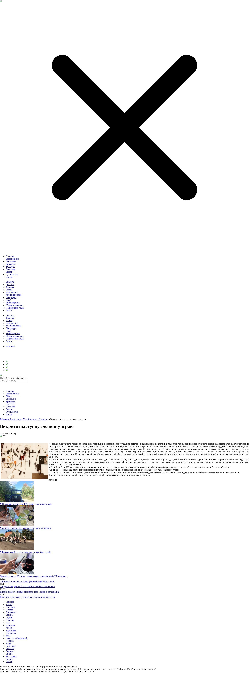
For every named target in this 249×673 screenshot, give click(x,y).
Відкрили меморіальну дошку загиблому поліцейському (27, 597)
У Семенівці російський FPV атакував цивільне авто (26, 504)
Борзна (9, 615)
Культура (10, 266)
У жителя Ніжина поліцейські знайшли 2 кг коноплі (25, 528)
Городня (10, 620)
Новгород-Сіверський (16, 638)
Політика (10, 269)
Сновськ (10, 648)
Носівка (10, 641)
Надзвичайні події (15, 308)
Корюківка (11, 630)
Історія (9, 289)
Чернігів (10, 602)
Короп (9, 628)
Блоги (9, 277)
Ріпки (8, 643)
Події (8, 300)
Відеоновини (12, 259)
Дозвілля (10, 284)
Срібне (9, 654)
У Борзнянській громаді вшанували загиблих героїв (25, 552)
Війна (9, 396)
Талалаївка (11, 656)
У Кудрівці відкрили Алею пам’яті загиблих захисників (27, 586)
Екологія (10, 282)
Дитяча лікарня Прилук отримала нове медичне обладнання (29, 592)
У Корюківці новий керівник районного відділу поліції (27, 581)
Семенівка (11, 646)
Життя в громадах (14, 305)
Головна (10, 256)
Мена (8, 635)
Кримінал (10, 264)
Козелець (10, 625)
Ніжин (9, 604)
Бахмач (9, 609)
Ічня (8, 622)
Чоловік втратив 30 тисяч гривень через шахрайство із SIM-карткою (33, 576)
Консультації (12, 292)
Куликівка (11, 633)
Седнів (9, 659)
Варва (9, 617)
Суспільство (12, 274)
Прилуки (10, 607)
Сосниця (10, 651)
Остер (9, 661)
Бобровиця (11, 612)
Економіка (11, 261)
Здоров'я (10, 287)
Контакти (10, 346)
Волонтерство (13, 302)
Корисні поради (13, 295)
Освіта (9, 310)
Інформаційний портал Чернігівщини (18, 419)
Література (11, 297)
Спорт (9, 272)
